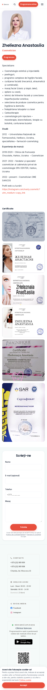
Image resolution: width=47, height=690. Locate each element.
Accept (23, 685)
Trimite (23, 527)
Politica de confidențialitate (15, 534)
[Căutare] (14, 4)
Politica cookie (25, 680)
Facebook (17, 608)
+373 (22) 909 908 (17, 566)
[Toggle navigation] (42, 4)
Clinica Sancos (23, 628)
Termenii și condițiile (34, 534)
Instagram (17, 612)
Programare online (28, 4)
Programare (9, 57)
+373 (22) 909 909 (17, 562)
